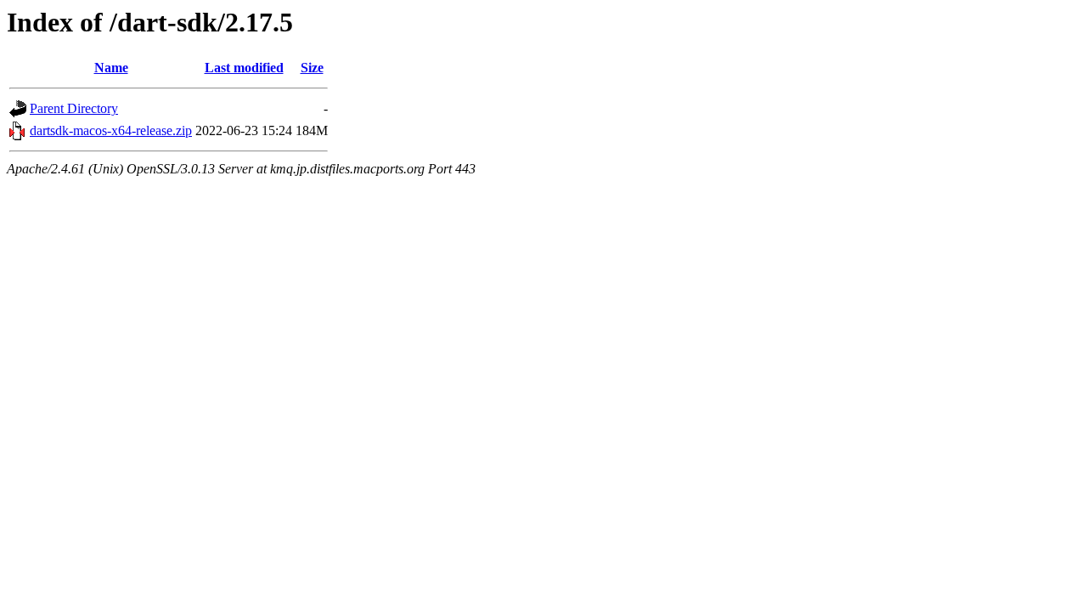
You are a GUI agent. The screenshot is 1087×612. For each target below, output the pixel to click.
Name (111, 67)
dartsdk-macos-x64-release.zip (111, 130)
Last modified (244, 67)
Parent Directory (74, 108)
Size (312, 67)
